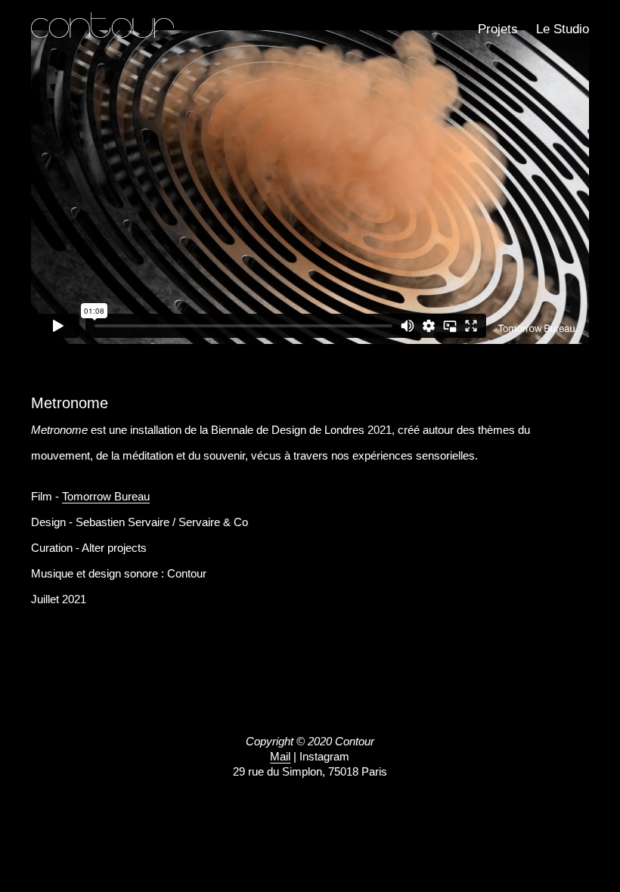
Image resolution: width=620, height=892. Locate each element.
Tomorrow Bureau (106, 496)
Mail (280, 756)
